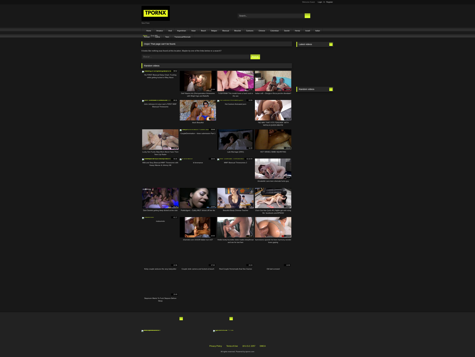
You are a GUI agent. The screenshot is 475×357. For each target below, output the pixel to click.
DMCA (263, 346)
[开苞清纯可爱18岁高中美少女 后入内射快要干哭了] (324, 123)
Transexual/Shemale (182, 37)
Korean (147, 37)
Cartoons (249, 31)
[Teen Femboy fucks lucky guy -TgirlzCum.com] (305, 78)
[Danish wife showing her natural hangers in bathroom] (305, 123)
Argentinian (181, 31)
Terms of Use (232, 346)
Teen (167, 37)
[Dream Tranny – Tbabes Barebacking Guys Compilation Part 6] (305, 66)
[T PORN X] (156, 14)
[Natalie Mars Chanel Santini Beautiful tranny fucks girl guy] (324, 66)
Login (320, 2)
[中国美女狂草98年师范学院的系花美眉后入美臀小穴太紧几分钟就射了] (152, 322)
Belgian (214, 31)
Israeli (307, 31)
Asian (193, 31)
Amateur (159, 31)
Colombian (274, 31)
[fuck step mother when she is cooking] (324, 111)
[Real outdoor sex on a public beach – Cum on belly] (223, 322)
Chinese (262, 31)
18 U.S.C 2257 (248, 346)
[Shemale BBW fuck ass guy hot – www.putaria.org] (305, 54)
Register (329, 2)
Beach (203, 31)
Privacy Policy (215, 346)
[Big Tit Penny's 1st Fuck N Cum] (324, 99)
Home (148, 31)
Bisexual (225, 31)
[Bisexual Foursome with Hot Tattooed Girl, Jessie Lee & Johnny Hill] (152, 331)
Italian (317, 31)
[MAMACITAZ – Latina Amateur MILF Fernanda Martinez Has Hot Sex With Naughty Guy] (173, 322)
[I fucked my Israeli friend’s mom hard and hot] (201, 322)
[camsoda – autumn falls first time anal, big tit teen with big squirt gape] (305, 111)
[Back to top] (467, 349)
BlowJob (237, 31)
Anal (170, 31)
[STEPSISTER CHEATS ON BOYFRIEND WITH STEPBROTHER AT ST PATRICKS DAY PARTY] (173, 336)
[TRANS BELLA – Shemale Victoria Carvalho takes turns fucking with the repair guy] (324, 78)
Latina (157, 37)
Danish (287, 31)
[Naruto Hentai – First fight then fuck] (223, 331)
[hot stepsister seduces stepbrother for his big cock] (305, 99)
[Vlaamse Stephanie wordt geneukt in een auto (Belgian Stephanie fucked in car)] (201, 336)
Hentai (297, 31)
